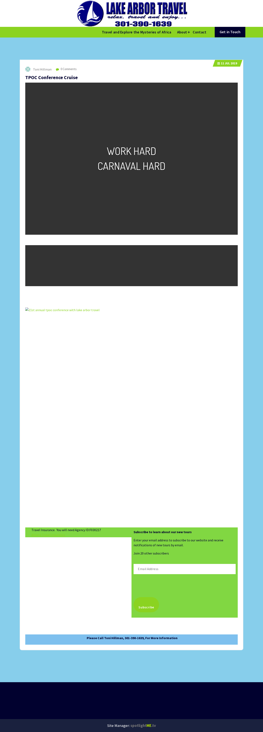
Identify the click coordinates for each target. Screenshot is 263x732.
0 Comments (68, 69)
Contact (199, 32)
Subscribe (146, 607)
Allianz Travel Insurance (48, 535)
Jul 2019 (229, 63)
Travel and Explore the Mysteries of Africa (136, 32)
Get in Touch (230, 32)
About (182, 32)
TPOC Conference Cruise (51, 77)
